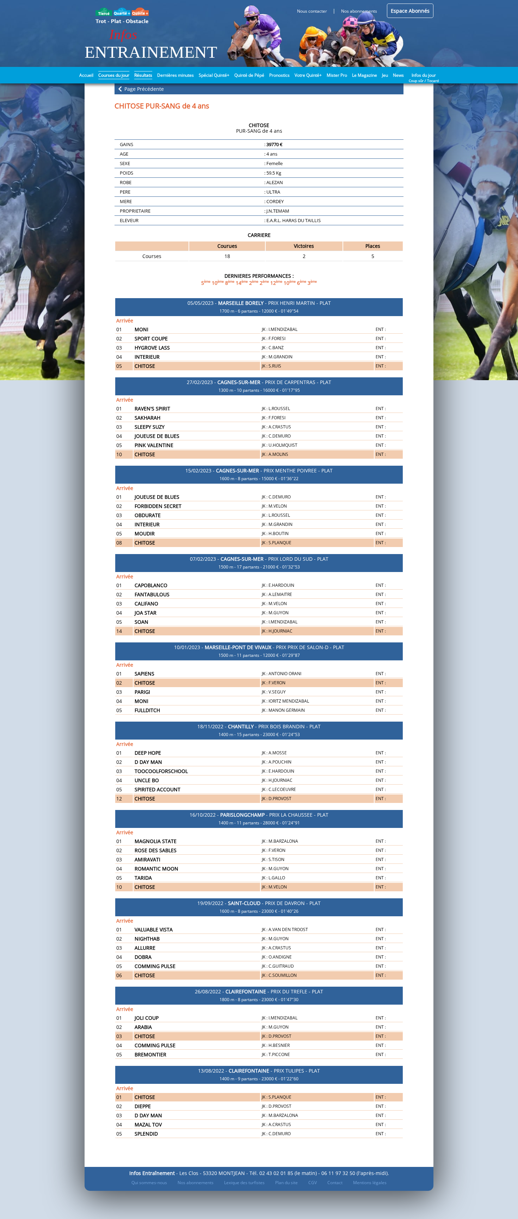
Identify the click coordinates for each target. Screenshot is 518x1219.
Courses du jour (113, 75)
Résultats (143, 75)
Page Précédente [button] (143, 89)
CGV (312, 1182)
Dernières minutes (175, 75)
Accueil (86, 75)
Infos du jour (424, 75)
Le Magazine (364, 75)
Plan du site (286, 1182)
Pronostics (279, 75)
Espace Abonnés (410, 10)
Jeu (385, 75)
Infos (123, 34)
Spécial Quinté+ (214, 75)
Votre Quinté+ (308, 75)
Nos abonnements (196, 1182)
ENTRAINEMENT (151, 52)
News (398, 75)
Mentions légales (370, 1182)
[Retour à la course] (120, 88)
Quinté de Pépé (249, 75)
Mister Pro (337, 75)
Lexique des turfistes (244, 1182)
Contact (335, 1182)
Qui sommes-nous (149, 1182)
